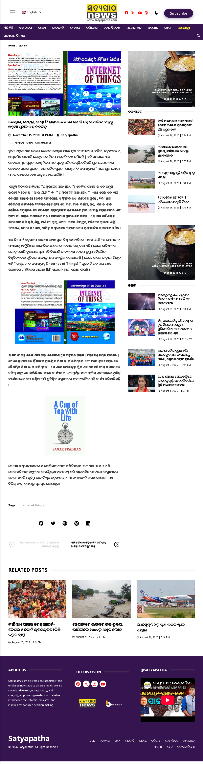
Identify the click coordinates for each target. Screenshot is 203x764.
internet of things (31, 505)
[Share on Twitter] (53, 523)
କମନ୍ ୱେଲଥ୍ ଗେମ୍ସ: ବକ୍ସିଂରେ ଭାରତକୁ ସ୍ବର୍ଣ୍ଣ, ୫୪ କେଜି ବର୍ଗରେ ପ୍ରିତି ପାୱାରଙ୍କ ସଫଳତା (176, 380)
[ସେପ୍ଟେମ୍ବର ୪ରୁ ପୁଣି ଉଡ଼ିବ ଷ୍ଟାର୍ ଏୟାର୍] (141, 179)
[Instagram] (146, 12)
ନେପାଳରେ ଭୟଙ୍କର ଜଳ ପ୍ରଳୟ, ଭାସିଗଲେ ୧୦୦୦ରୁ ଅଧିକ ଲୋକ (173, 151)
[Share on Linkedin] (88, 523)
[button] (156, 13)
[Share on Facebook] (41, 523)
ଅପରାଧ (153, 28)
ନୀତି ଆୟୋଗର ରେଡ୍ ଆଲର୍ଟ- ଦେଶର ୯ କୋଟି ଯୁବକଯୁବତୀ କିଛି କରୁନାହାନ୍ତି (175, 125)
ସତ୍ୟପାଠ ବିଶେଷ (14, 36)
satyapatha (69, 135)
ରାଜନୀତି (58, 28)
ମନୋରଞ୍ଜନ (133, 28)
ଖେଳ (167, 28)
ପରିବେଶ (91, 28)
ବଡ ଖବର (25, 28)
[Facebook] (126, 12)
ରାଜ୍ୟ (42, 28)
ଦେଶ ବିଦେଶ (112, 28)
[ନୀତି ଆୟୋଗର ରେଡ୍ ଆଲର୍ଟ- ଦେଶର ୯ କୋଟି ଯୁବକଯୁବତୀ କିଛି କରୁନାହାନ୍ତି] (141, 127)
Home (8, 28)
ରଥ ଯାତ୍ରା (184, 28)
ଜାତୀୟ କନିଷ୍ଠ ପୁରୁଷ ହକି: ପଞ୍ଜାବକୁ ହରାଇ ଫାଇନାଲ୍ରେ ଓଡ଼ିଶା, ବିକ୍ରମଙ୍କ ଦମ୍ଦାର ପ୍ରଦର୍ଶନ (176, 354)
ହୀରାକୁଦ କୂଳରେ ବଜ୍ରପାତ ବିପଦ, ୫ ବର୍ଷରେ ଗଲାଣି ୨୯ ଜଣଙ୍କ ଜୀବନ (173, 299)
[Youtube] (140, 12)
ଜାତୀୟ (75, 28)
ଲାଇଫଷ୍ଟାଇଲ (43, 143)
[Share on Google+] (64, 523)
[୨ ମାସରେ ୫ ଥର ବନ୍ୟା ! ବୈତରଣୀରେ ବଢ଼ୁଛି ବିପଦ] (141, 204)
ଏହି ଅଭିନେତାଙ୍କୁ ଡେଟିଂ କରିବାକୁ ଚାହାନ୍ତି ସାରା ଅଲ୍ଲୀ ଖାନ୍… (88, 544)
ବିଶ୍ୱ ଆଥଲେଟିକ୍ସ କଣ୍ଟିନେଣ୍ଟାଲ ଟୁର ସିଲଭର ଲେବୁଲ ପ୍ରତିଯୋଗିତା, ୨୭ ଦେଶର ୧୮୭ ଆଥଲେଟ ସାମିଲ (175, 326)
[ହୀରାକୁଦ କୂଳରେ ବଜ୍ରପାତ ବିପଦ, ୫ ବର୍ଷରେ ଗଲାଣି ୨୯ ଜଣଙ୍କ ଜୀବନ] (141, 301)
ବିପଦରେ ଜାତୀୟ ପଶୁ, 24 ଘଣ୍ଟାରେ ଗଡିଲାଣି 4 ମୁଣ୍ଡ (39, 544)
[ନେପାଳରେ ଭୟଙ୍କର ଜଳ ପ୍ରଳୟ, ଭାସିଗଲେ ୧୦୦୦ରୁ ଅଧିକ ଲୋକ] (141, 154)
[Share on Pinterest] (76, 523)
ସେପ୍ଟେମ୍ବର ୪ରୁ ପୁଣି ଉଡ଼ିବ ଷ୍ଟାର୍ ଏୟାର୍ (176, 175)
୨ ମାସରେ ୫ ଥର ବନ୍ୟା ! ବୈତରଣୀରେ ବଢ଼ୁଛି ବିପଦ (173, 199)
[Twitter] (133, 12)
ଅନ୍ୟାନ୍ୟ (19, 143)
